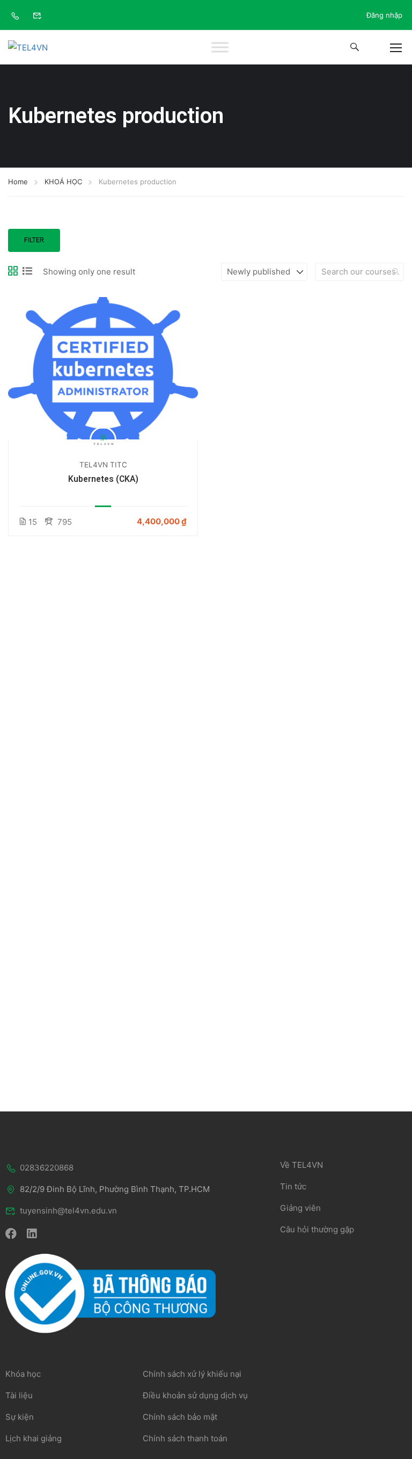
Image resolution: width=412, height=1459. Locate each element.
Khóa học (23, 1374)
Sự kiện (19, 1417)
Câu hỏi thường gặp (317, 1229)
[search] (396, 272)
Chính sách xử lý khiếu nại (192, 1374)
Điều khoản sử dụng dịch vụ (195, 1395)
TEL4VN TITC (103, 464)
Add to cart (103, 368)
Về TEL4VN (301, 1165)
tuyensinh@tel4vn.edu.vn (68, 1210)
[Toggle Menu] (220, 47)
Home (18, 181)
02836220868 (46, 1167)
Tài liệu (19, 1395)
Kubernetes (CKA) (103, 479)
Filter (34, 240)
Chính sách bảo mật (180, 1417)
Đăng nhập (384, 15)
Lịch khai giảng (33, 1438)
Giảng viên (300, 1208)
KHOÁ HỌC (63, 181)
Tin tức (293, 1186)
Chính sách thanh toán (185, 1438)
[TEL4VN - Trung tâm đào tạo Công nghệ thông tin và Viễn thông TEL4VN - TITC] (40, 47)
